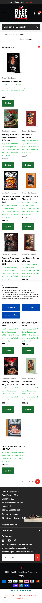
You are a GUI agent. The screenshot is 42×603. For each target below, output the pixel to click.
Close (21, 525)
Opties (8, 103)
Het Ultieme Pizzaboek (27, 136)
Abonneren (37, 557)
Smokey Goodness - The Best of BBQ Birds (31, 323)
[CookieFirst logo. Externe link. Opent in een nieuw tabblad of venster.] (3, 285)
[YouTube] (9, 540)
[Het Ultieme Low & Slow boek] (31, 180)
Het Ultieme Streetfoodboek (29, 383)
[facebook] (15, 540)
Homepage (6, 34)
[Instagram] (3, 540)
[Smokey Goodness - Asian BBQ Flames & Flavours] (11, 118)
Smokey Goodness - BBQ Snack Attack (11, 383)
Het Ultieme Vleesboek (12, 81)
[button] (2, 2)
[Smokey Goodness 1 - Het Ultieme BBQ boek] (11, 242)
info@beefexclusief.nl (15, 518)
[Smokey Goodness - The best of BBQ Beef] (11, 180)
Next (37, 481)
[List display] (39, 47)
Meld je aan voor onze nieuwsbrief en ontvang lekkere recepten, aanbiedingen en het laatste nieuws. (17, 548)
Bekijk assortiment (3, 13)
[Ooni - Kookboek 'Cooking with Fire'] (14, 428)
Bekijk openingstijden (11, 510)
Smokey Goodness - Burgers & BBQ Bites (11, 323)
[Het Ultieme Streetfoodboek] (31, 366)
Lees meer (28, 2)
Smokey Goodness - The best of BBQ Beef (11, 199)
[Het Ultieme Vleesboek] (14, 63)
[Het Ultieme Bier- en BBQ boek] (31, 242)
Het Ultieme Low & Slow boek (30, 197)
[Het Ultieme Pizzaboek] (31, 118)
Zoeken (37, 27)
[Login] (34, 13)
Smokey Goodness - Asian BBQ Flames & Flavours (11, 137)
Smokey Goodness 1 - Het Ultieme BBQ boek (10, 261)
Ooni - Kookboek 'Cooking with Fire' (13, 447)
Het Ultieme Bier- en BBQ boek (30, 259)
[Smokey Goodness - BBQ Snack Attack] (11, 366)
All (14, 34)
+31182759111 (12, 514)
